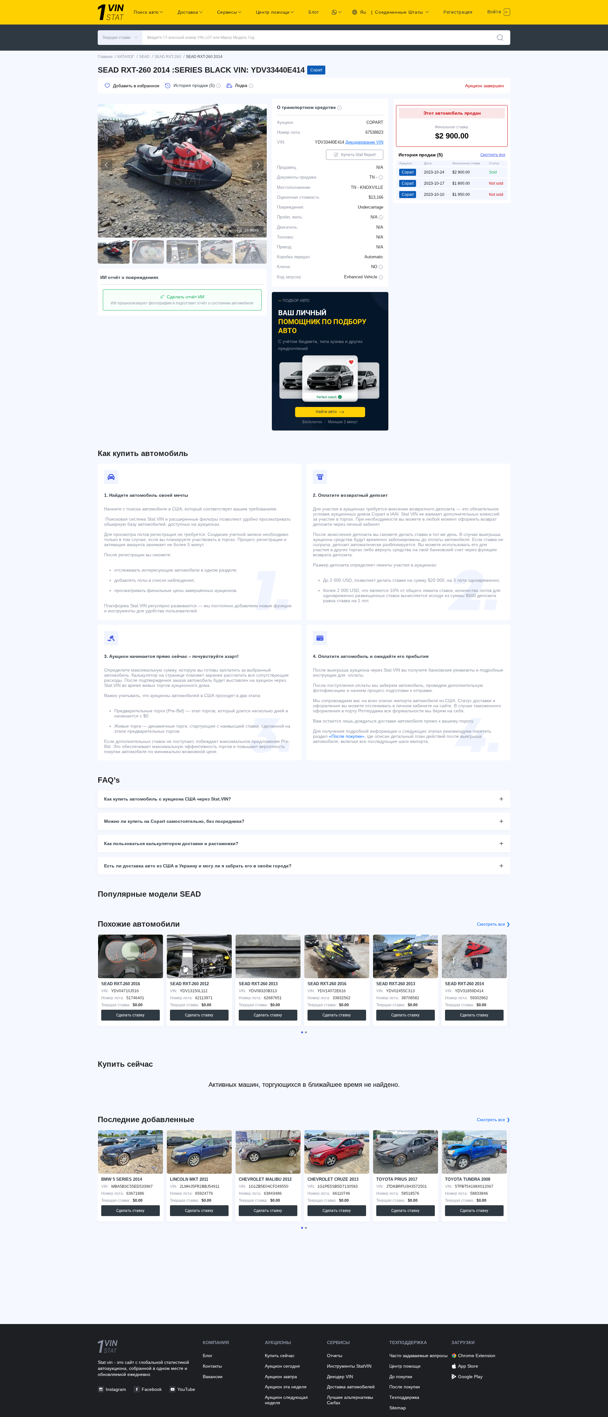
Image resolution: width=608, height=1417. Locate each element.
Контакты (212, 1366)
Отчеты (334, 1355)
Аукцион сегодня (282, 1366)
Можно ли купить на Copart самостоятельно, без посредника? (174, 821)
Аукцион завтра (281, 1376)
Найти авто (326, 411)
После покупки (404, 1386)
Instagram (116, 1389)
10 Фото (251, 230)
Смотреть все (492, 155)
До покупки (400, 1376)
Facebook (152, 1389)
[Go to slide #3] (182, 252)
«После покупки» (346, 736)
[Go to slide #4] (217, 252)
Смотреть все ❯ (493, 924)
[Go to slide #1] (114, 252)
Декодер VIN (340, 1376)
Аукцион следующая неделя (286, 1400)
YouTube (186, 1389)
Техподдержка (404, 1397)
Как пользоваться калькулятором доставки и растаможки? (171, 843)
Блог (313, 12)
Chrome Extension (476, 1355)
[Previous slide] (106, 165)
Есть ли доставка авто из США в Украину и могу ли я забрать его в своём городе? (198, 865)
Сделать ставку (130, 1015)
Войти (494, 11)
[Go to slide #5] (251, 252)
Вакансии (213, 1376)
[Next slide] (258, 165)
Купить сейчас (279, 1355)
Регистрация (458, 12)
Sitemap (397, 1407)
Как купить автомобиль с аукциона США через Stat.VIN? (167, 798)
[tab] (302, 1032)
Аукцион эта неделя (286, 1386)
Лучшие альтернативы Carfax (350, 1400)
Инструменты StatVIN (349, 1366)
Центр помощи (405, 1366)
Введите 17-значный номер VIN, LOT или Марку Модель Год (200, 37)
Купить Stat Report (358, 154)
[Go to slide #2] (148, 252)
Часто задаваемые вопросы (418, 1355)
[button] (120, 37)
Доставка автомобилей (351, 1386)
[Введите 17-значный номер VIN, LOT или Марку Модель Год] (500, 37)
